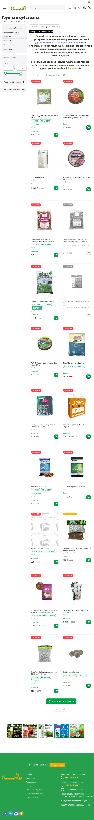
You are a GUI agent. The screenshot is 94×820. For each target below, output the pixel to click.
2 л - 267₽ (35, 244)
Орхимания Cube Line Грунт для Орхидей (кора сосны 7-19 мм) (43, 240)
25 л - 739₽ (79, 366)
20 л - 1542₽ (36, 615)
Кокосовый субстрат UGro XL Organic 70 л (74, 426)
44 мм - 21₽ (81, 675)
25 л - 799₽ (37, 552)
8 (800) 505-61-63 (72, 778)
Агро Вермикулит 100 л (39, 177)
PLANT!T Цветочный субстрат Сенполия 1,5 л (44, 364)
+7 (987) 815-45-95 (72, 785)
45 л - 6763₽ (36, 493)
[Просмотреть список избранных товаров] (79, 7)
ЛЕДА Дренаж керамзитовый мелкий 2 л (76, 302)
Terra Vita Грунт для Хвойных (74, 363)
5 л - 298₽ (35, 124)
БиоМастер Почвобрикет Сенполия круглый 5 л (76, 178)
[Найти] (62, 7)
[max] (16, 813)
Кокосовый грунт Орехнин (40, 548)
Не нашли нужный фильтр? (14, 89)
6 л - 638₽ (47, 244)
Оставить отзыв (57, 765)
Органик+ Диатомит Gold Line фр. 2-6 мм (44, 117)
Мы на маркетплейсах (34, 794)
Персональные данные (34, 790)
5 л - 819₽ (47, 490)
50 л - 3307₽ (50, 615)
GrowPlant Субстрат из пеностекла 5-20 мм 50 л (76, 611)
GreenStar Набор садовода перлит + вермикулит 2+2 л (77, 549)
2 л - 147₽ (46, 677)
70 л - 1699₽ (49, 552)
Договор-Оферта (32, 778)
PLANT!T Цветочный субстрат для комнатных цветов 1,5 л (76, 117)
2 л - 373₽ (35, 490)
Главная (29, 774)
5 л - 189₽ (69, 366)
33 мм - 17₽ (70, 675)
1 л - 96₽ (35, 121)
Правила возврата (32, 797)
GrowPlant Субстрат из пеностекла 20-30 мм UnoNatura (44, 673)
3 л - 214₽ (46, 121)
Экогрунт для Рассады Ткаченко (43, 301)
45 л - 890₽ (37, 308)
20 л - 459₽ (46, 304)
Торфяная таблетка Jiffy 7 (73, 672)
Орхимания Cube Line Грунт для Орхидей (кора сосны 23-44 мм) (75, 240)
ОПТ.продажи (31, 786)
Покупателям (31, 782)
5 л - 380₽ (35, 681)
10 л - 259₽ (36, 304)
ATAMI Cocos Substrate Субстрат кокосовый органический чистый (44, 611)
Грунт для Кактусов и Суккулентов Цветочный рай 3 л (43, 426)
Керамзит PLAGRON (38, 487)
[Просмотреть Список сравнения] (74, 7)
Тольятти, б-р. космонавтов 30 (72, 782)
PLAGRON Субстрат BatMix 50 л (75, 487)
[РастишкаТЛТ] (19, 7)
